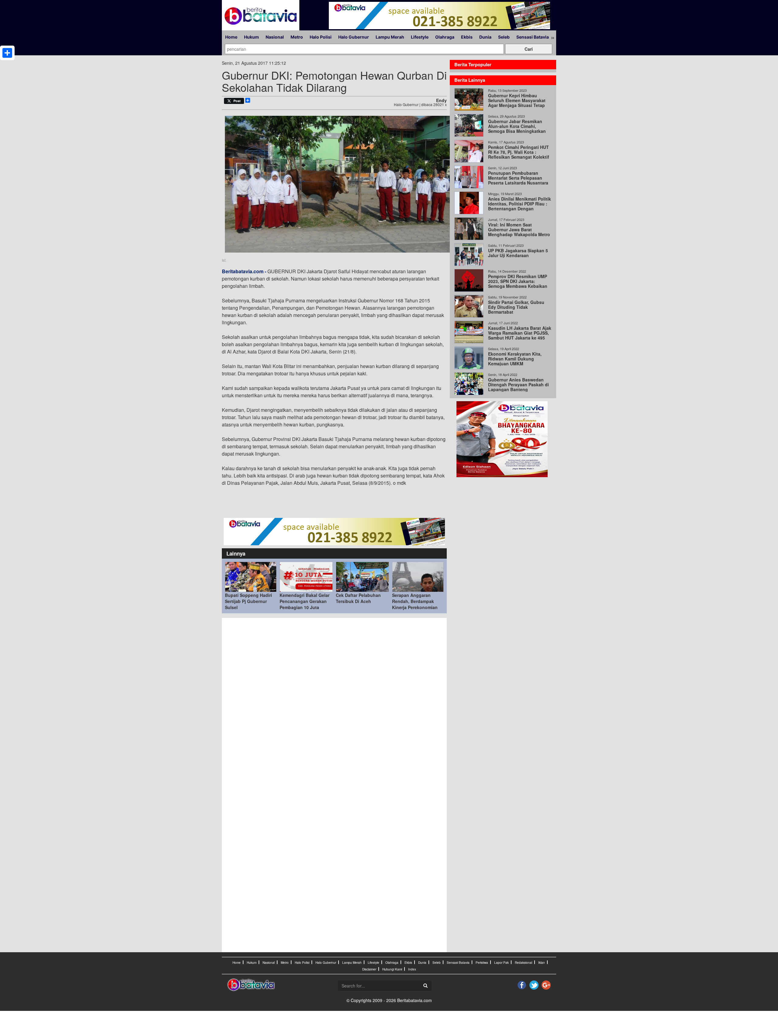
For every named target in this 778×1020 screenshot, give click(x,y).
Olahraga (444, 37)
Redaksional (523, 962)
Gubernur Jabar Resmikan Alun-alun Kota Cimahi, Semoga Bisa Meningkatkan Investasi (517, 128)
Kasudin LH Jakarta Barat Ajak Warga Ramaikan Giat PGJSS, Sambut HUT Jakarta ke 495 (519, 333)
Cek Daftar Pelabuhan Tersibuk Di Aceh (358, 598)
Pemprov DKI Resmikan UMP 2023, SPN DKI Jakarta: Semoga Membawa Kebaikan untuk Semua (517, 283)
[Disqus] (334, 703)
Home (231, 37)
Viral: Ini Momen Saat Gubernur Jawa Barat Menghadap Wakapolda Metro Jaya (519, 232)
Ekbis (467, 37)
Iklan (541, 962)
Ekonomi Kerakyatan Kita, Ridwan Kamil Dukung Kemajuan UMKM (515, 359)
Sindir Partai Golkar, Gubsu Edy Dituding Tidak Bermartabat (516, 307)
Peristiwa (482, 962)
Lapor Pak (501, 962)
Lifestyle (420, 37)
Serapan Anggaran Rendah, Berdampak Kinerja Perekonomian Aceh (415, 604)
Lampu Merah (390, 37)
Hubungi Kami (392, 969)
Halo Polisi (321, 37)
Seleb (504, 37)
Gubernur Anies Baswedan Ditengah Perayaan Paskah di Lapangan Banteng (518, 384)
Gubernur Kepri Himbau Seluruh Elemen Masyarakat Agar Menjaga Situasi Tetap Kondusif (517, 102)
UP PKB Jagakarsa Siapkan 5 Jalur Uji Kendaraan (518, 252)
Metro (297, 37)
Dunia (485, 37)
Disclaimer (369, 969)
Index (412, 969)
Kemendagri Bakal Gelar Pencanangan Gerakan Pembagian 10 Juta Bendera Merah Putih (304, 604)
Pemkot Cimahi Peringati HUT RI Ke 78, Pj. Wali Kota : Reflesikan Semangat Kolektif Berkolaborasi (518, 154)
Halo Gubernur (353, 37)
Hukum (251, 37)
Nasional (275, 37)
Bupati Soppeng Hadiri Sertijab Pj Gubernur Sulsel (248, 601)
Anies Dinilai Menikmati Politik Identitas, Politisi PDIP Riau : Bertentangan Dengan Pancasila (519, 206)
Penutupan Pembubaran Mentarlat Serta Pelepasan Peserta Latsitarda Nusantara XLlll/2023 (518, 180)
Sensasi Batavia (532, 37)
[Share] (7, 53)
